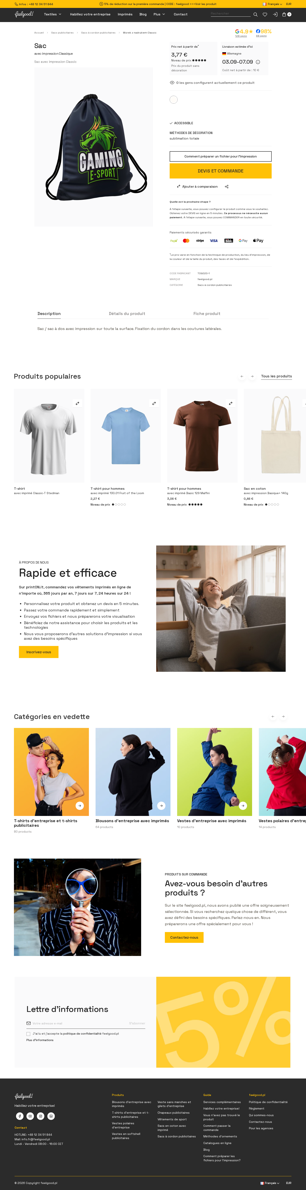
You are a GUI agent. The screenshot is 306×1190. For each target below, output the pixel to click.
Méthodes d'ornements (220, 1136)
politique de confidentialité (82, 1033)
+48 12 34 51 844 (41, 4)
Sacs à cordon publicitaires (177, 1136)
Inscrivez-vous (38, 652)
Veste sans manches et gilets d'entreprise (174, 1104)
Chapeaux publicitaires (174, 1112)
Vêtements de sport (172, 1119)
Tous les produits (276, 376)
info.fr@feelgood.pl (36, 1139)
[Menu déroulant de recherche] (256, 14)
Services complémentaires (222, 1102)
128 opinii (241, 36)
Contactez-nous (184, 937)
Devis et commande (220, 171)
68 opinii (261, 36)
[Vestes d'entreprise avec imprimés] (243, 808)
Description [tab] (49, 313)
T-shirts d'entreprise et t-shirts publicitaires (130, 1115)
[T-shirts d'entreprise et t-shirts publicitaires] (80, 808)
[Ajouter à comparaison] (77, 403)
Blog (206, 1150)
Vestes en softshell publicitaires (126, 1136)
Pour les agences (261, 1128)
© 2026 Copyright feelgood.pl (36, 1183)
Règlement (256, 1108)
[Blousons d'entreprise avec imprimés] (161, 808)
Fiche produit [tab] (207, 313)
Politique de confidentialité (268, 1102)
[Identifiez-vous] (275, 14)
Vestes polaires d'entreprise (123, 1125)
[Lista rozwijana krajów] (227, 187)
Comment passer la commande (216, 1128)
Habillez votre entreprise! (221, 1108)
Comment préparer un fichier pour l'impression (220, 156)
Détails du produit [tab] (127, 313)
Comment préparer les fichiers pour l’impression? (222, 1158)
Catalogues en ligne (217, 1143)
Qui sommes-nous (261, 1115)
